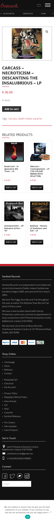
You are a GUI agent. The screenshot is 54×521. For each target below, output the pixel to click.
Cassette (8, 412)
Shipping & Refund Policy (15, 397)
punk (43, 13)
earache (37, 118)
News (7, 365)
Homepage (9, 362)
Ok (27, 517)
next (53, 13)
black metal (9, 13)
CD (5, 405)
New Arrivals (10, 401)
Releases (8, 369)
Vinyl (6, 408)
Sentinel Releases (12, 416)
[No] (50, 512)
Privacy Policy (10, 393)
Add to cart (12, 109)
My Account (10, 387)
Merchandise (10, 426)
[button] (46, 31)
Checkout (8, 383)
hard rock (28, 13)
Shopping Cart (10, 379)
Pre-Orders (9, 422)
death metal (25, 118)
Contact (8, 373)
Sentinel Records (9, 5)
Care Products (11, 430)
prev (1, 13)
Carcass (12, 118)
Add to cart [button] (11, 187)
